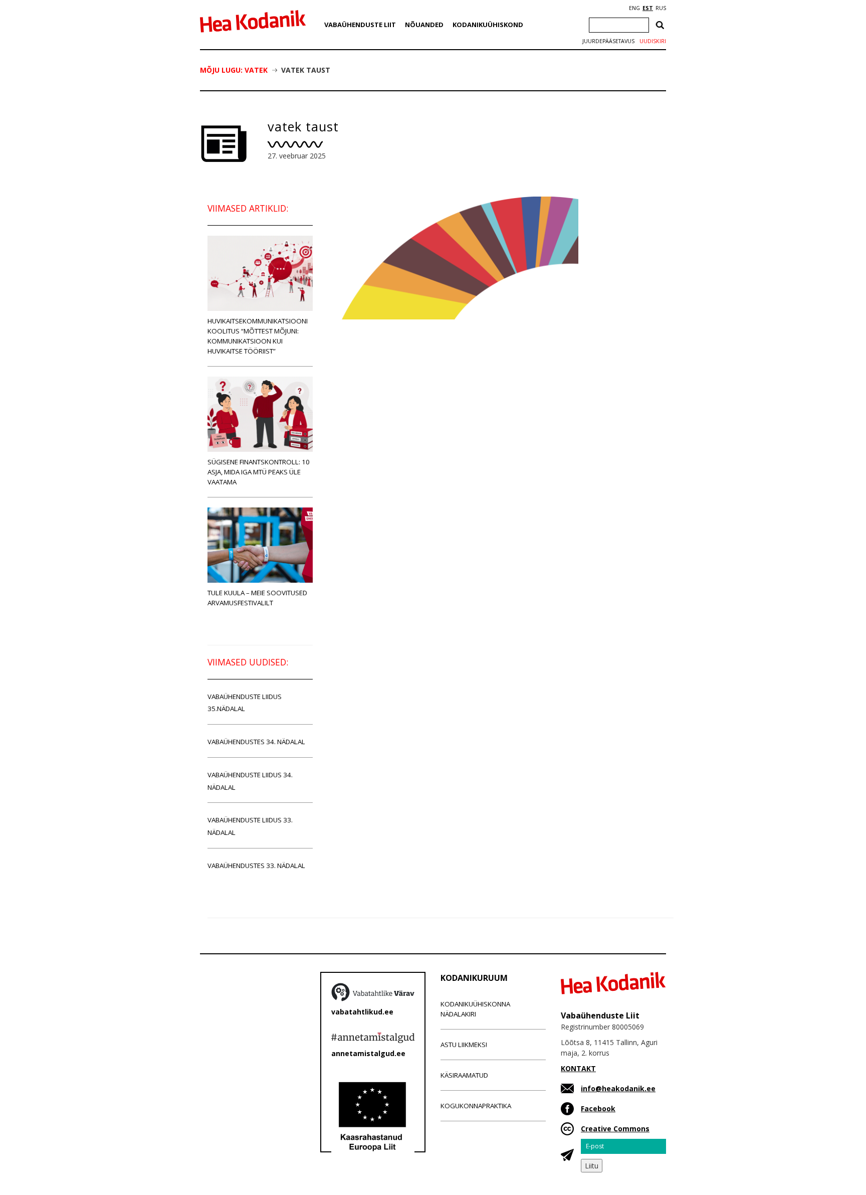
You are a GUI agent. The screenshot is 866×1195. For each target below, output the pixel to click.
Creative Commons (615, 1128)
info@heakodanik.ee (618, 1088)
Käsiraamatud (464, 1075)
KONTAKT (578, 1068)
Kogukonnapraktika (476, 1105)
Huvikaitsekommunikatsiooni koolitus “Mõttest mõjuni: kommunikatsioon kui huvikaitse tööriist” (257, 336)
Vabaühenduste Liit (360, 24)
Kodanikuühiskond (488, 24)
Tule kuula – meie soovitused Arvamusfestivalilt (257, 597)
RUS (661, 8)
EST (647, 8)
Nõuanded (424, 24)
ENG (634, 8)
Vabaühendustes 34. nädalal (256, 741)
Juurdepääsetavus (608, 41)
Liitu (591, 1165)
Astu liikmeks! (464, 1044)
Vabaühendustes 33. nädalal (256, 865)
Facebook (598, 1108)
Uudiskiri (652, 41)
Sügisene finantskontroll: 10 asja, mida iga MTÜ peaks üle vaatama (258, 471)
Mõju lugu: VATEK (234, 70)
